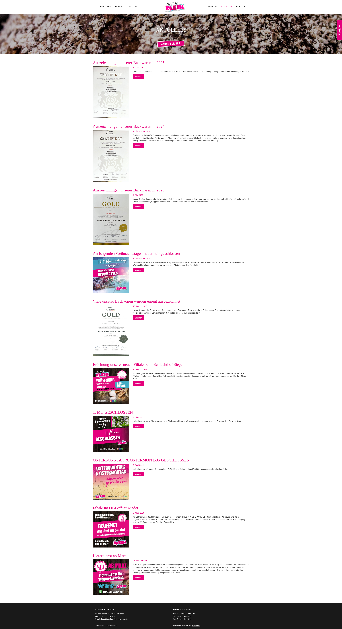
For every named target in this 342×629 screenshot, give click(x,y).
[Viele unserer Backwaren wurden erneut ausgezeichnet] (111, 330)
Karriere (212, 7)
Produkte (120, 7)
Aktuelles (226, 7)
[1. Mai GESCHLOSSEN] (111, 434)
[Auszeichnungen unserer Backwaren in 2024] (111, 156)
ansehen (138, 76)
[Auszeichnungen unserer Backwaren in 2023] (111, 219)
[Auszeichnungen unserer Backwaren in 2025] (111, 92)
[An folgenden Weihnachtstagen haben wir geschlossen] (111, 275)
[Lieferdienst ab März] (111, 577)
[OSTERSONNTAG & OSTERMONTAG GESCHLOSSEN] (111, 482)
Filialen (133, 7)
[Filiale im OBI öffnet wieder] (111, 529)
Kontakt (240, 7)
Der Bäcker (105, 7)
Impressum (111, 625)
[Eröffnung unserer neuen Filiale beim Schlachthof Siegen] (111, 386)
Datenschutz (100, 625)
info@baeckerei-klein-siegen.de (114, 619)
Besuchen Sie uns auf (186, 625)
